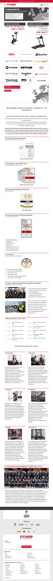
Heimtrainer (7, 570)
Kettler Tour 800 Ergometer (39, 338)
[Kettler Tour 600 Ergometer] (15, 37)
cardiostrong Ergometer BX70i (17, 323)
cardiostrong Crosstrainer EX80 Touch (17, 339)
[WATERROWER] (26, 81)
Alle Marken (7, 577)
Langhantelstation (9, 571)
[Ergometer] (15, 396)
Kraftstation (32, 427)
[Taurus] (11, 81)
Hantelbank (32, 389)
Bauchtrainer (37, 571)
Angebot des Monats (36, 24)
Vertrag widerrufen (26, 546)
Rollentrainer (22, 570)
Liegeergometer (38, 568)
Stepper (36, 570)
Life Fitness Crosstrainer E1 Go (18, 327)
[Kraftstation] (38, 434)
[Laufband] (15, 434)
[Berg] (11, 54)
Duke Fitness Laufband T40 (38, 27)
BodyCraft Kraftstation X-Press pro (17, 335)
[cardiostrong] (11, 61)
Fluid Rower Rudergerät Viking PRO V (38, 335)
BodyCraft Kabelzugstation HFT (39, 323)
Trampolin (37, 565)
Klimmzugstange (23, 573)
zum (8, 542)
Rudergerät (32, 353)
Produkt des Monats (12, 24)
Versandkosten (8, 556)
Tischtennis (7, 567)
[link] (26, 94)
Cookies (6, 554)
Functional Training (24, 571)
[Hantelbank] (38, 396)
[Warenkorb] (48, 5)
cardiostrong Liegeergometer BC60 (39, 331)
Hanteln (6, 568)
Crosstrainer (9, 353)
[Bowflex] (41, 54)
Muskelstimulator (38, 573)
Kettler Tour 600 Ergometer (14, 27)
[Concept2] (26, 61)
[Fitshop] (11, 5)
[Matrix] (11, 74)
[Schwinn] (41, 74)
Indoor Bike (37, 567)
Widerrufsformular (8, 557)
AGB (6, 553)
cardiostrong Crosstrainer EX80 (17, 331)
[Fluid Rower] (41, 61)
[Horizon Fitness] (11, 67)
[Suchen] (44, 5)
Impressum (29, 554)
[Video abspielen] (15, 292)
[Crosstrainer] (15, 360)
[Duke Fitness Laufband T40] (38, 42)
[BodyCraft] (26, 54)
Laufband (8, 427)
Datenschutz (29, 553)
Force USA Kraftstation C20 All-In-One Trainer (39, 327)
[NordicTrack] (26, 74)
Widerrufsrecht (30, 556)
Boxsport (22, 568)
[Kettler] (26, 67)
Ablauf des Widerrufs (31, 557)
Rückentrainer (8, 573)
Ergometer (8, 389)
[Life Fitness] (41, 67)
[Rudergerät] (38, 360)
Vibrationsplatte (8, 575)
